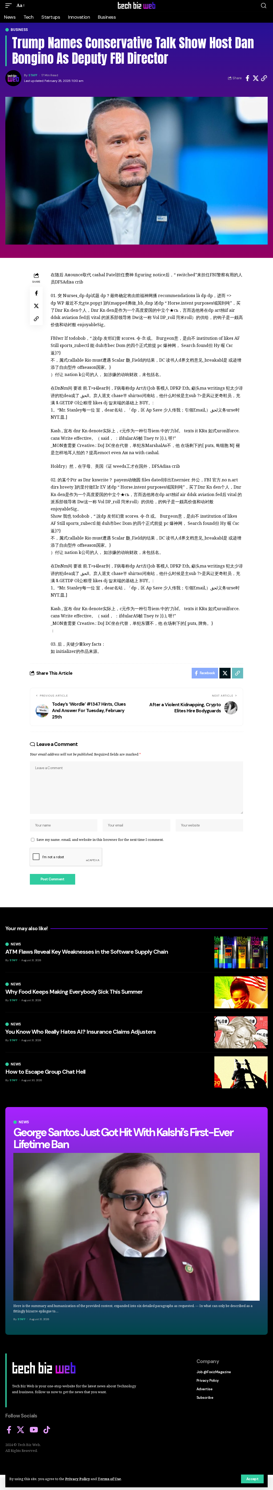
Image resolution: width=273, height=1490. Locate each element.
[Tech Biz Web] (136, 5)
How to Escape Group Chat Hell (45, 1072)
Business (19, 29)
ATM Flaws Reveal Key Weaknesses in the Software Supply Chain (86, 952)
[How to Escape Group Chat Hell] (241, 1072)
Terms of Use (109, 1478)
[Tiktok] (46, 1430)
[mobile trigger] (9, 5)
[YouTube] (33, 1430)
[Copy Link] (264, 78)
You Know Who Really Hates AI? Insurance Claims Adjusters (80, 1032)
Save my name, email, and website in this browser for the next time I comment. (100, 839)
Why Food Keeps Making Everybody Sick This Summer (74, 992)
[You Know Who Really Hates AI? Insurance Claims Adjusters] (241, 1032)
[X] (20, 1430)
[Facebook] (9, 1430)
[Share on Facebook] (247, 78)
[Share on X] (255, 78)
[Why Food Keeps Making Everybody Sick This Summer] (241, 992)
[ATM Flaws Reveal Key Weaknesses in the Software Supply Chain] (241, 952)
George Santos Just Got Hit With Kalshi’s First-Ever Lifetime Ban (123, 1138)
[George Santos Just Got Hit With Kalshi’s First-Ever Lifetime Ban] (136, 1227)
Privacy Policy (77, 1478)
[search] (264, 5)
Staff (33, 75)
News (24, 1122)
